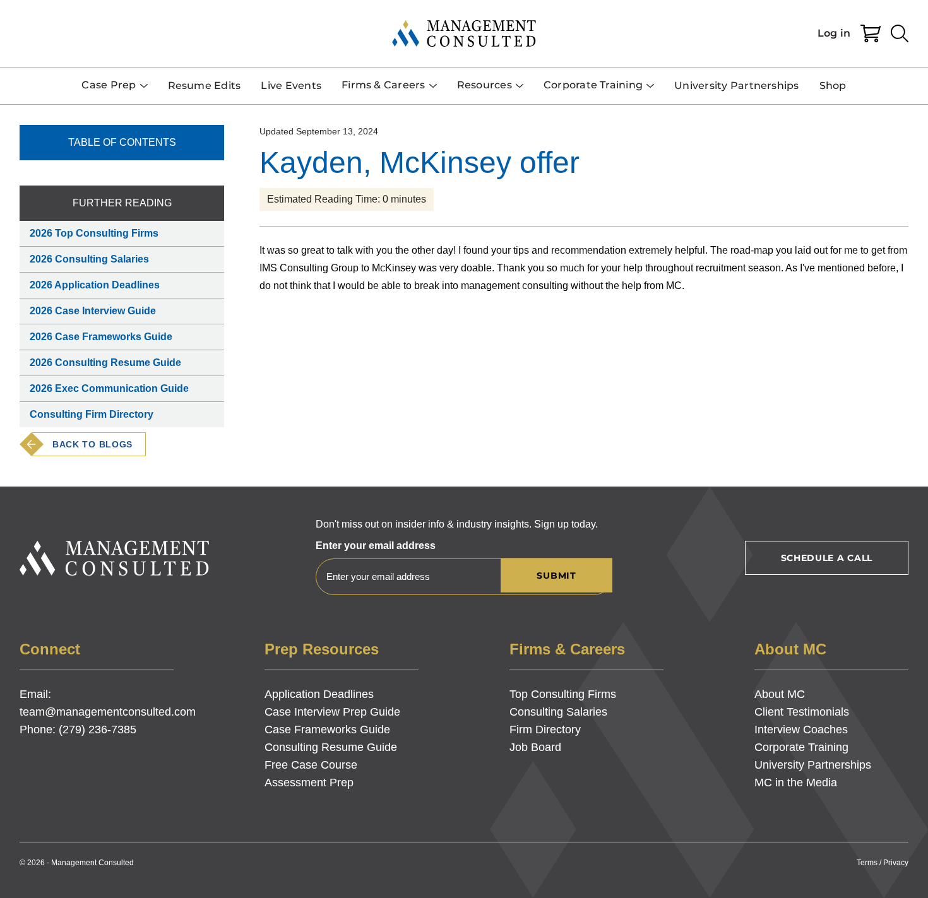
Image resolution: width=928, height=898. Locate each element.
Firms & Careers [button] (383, 85)
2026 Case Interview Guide (93, 310)
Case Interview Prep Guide (332, 712)
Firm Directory (545, 729)
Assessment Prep (309, 782)
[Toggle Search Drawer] (899, 33)
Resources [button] (484, 85)
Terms (867, 862)
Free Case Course (311, 765)
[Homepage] (464, 33)
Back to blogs (92, 444)
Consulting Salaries (558, 712)
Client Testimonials (801, 712)
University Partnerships (736, 86)
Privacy (895, 862)
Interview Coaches (801, 729)
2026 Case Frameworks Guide (101, 336)
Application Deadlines (319, 694)
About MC (779, 694)
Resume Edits (204, 86)
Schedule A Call (827, 558)
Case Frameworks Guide (327, 729)
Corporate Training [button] (593, 85)
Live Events (291, 86)
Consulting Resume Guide (331, 747)
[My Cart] (870, 33)
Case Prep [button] (108, 85)
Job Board (535, 747)
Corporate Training (801, 747)
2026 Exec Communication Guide (109, 388)
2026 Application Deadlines (95, 285)
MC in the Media (795, 782)
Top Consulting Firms (562, 694)
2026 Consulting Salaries (89, 259)
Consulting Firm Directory (91, 414)
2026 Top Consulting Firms (94, 233)
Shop (833, 86)
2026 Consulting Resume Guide (105, 362)
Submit (556, 575)
